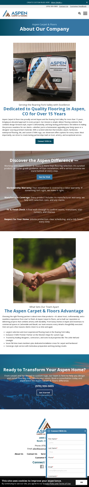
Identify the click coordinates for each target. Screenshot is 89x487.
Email (50, 467)
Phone (50, 457)
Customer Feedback (44, 458)
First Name (52, 439)
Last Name (52, 448)
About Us (19, 454)
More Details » (56, 2)
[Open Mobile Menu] (85, 13)
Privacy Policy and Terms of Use (57, 483)
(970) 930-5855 (44, 386)
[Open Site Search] (79, 13)
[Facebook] (42, 467)
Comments (52, 476)
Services (45, 454)
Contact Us (32, 454)
